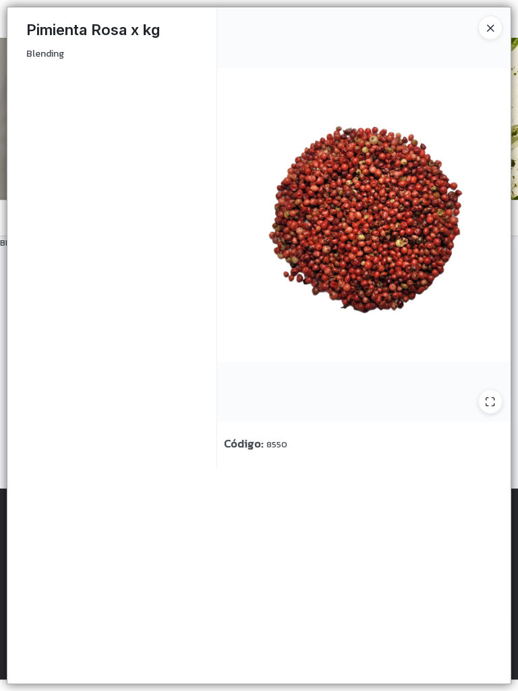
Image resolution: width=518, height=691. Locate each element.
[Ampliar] (490, 401)
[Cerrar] (490, 28)
